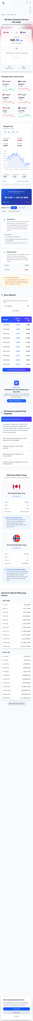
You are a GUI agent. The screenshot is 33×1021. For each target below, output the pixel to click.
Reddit (4, 211)
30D (9, 132)
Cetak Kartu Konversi (18, 703)
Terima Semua (16, 1009)
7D (5, 132)
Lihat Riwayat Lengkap (22, 181)
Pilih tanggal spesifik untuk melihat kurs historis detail (15, 301)
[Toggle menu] (30, 2)
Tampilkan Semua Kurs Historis (16, 370)
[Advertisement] (16, 9)
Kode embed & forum (14, 211)
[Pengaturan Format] (30, 7)
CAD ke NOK (10, 14)
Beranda (3, 14)
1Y (16, 132)
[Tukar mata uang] (16, 32)
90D (13, 132)
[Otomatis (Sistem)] (30, 11)
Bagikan (14, 207)
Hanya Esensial (16, 1012)
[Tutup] (30, 998)
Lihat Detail (15, 311)
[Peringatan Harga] (27, 2)
